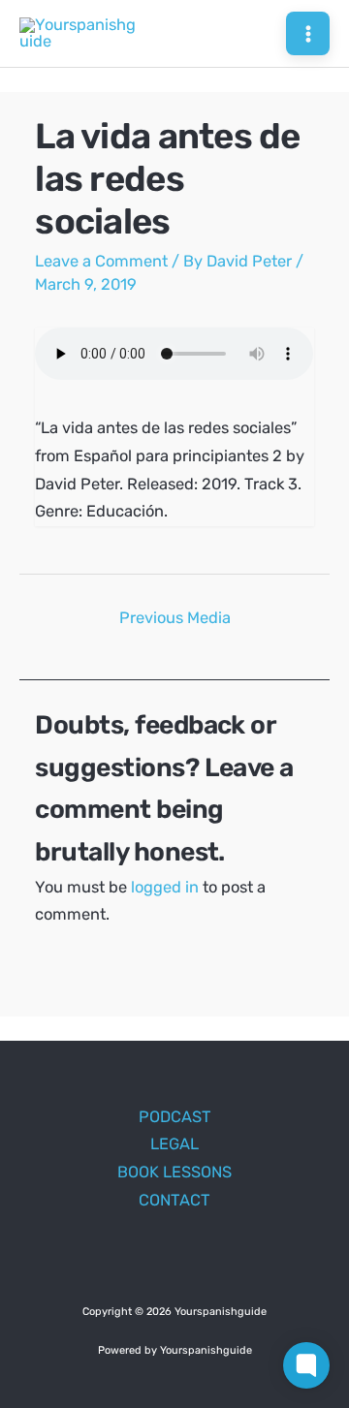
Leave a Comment (101, 261)
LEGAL (174, 1144)
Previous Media (175, 618)
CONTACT (174, 1200)
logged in (165, 887)
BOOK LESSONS (174, 1172)
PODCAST (175, 1117)
